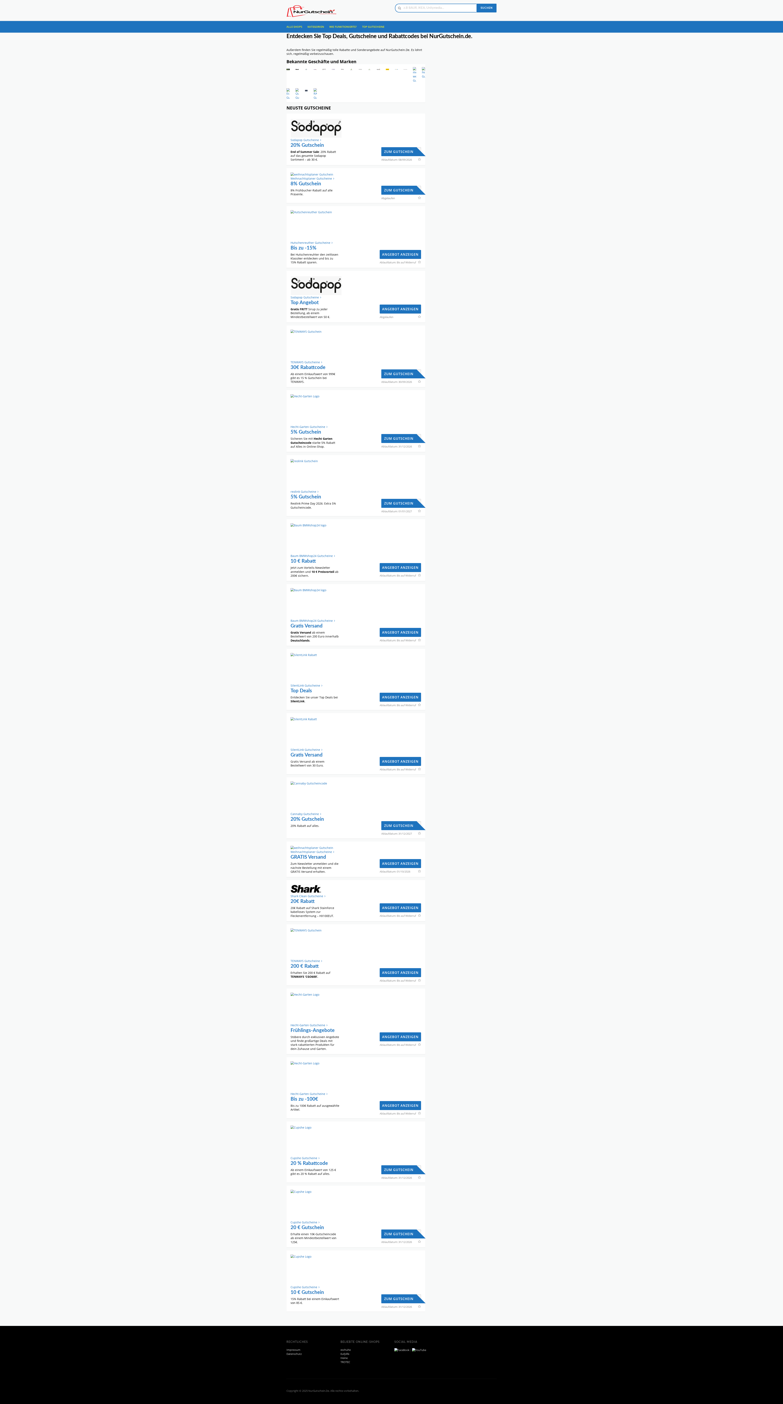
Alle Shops (294, 27)
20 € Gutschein (307, 1227)
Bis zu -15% (303, 248)
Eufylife (345, 1354)
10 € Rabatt (303, 561)
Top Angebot (305, 302)
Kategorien (315, 27)
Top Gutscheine (373, 27)
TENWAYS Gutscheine (305, 362)
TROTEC (345, 1362)
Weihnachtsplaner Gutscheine (311, 178)
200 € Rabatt (305, 966)
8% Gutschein (306, 183)
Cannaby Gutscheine (305, 814)
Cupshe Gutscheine (304, 1158)
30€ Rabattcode (308, 367)
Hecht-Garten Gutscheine (308, 427)
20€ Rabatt (303, 901)
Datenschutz (294, 1354)
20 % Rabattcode (309, 1163)
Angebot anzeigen (400, 254)
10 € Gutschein (307, 1292)
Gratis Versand (307, 626)
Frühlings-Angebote (313, 1030)
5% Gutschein (306, 432)
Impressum (293, 1350)
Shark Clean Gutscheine (307, 896)
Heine (344, 1358)
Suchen (487, 8)
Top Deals (301, 690)
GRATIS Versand (308, 857)
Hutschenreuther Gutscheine (310, 243)
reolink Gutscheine (303, 492)
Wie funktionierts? (343, 27)
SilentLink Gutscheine (305, 685)
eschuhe (346, 1350)
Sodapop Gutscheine (305, 140)
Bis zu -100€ (304, 1099)
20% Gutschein (307, 145)
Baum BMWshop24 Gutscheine (312, 556)
